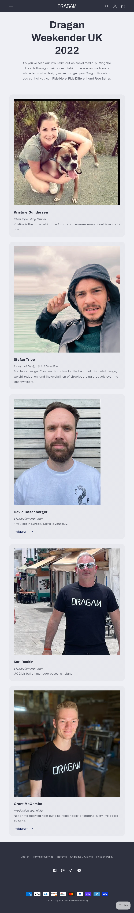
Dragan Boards (61, 901)
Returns (62, 857)
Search (25, 857)
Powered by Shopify (78, 901)
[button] (11, 6)
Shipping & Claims (81, 857)
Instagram (21, 531)
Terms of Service (43, 857)
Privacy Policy (104, 857)
